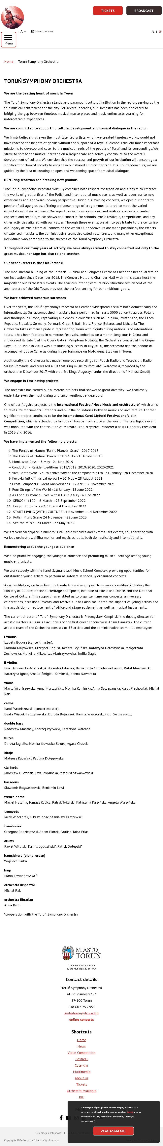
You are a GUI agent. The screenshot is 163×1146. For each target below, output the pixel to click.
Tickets (112, 11)
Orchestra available (81, 1090)
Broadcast (148, 11)
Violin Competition (81, 1052)
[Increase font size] (25, 31)
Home (8, 61)
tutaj (130, 1111)
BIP (81, 1097)
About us (81, 1078)
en (160, 31)
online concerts (81, 1019)
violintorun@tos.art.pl (81, 1013)
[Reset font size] (21, 31)
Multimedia (81, 1071)
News (81, 1046)
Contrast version (42, 31)
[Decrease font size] (18, 31)
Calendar (81, 1065)
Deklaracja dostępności (49, 1133)
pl (153, 31)
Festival (81, 1059)
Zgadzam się (113, 1131)
